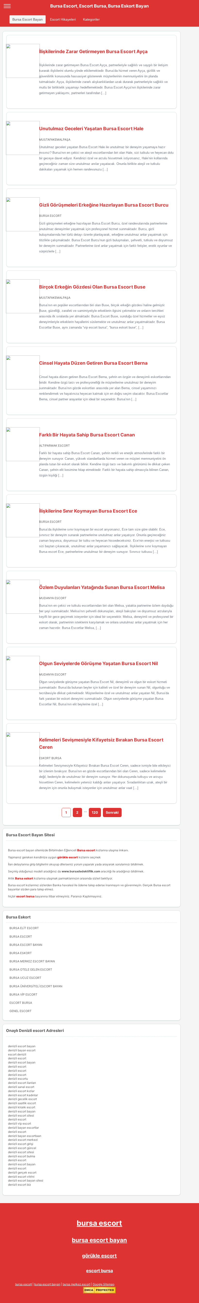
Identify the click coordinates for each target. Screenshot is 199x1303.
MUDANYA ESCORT (52, 598)
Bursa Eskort (20, 953)
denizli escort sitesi (21, 1115)
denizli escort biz (19, 1184)
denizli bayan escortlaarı (24, 1136)
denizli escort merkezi (23, 1140)
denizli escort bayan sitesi (25, 1180)
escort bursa (99, 1270)
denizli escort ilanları (22, 1083)
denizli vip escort (19, 1123)
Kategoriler (91, 19)
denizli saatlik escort (22, 1103)
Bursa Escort (20, 936)
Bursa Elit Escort (24, 928)
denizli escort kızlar (21, 1091)
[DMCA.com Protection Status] (99, 1292)
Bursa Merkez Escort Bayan (32, 961)
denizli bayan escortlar (23, 1127)
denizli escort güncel (22, 1148)
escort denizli (17, 1054)
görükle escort (99, 1256)
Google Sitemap (103, 1284)
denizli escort (17, 1058)
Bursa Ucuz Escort (25, 978)
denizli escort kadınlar (23, 1095)
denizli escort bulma (21, 1156)
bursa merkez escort (76, 1284)
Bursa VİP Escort (23, 994)
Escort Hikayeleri (63, 19)
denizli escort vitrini (21, 1176)
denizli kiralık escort (21, 1107)
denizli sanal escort (21, 1087)
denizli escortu (18, 1078)
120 (95, 812)
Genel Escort (20, 1011)
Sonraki (112, 812)
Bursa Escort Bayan (27, 19)
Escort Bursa (20, 1003)
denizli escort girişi (20, 1144)
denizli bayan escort (21, 1050)
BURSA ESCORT (50, 215)
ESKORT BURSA (50, 758)
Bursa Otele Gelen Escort (30, 969)
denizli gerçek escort (22, 1172)
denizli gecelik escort (22, 1099)
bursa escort (99, 1223)
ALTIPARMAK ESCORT (54, 445)
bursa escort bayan (99, 1240)
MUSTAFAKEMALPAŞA (54, 139)
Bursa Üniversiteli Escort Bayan (35, 986)
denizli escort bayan (21, 1046)
